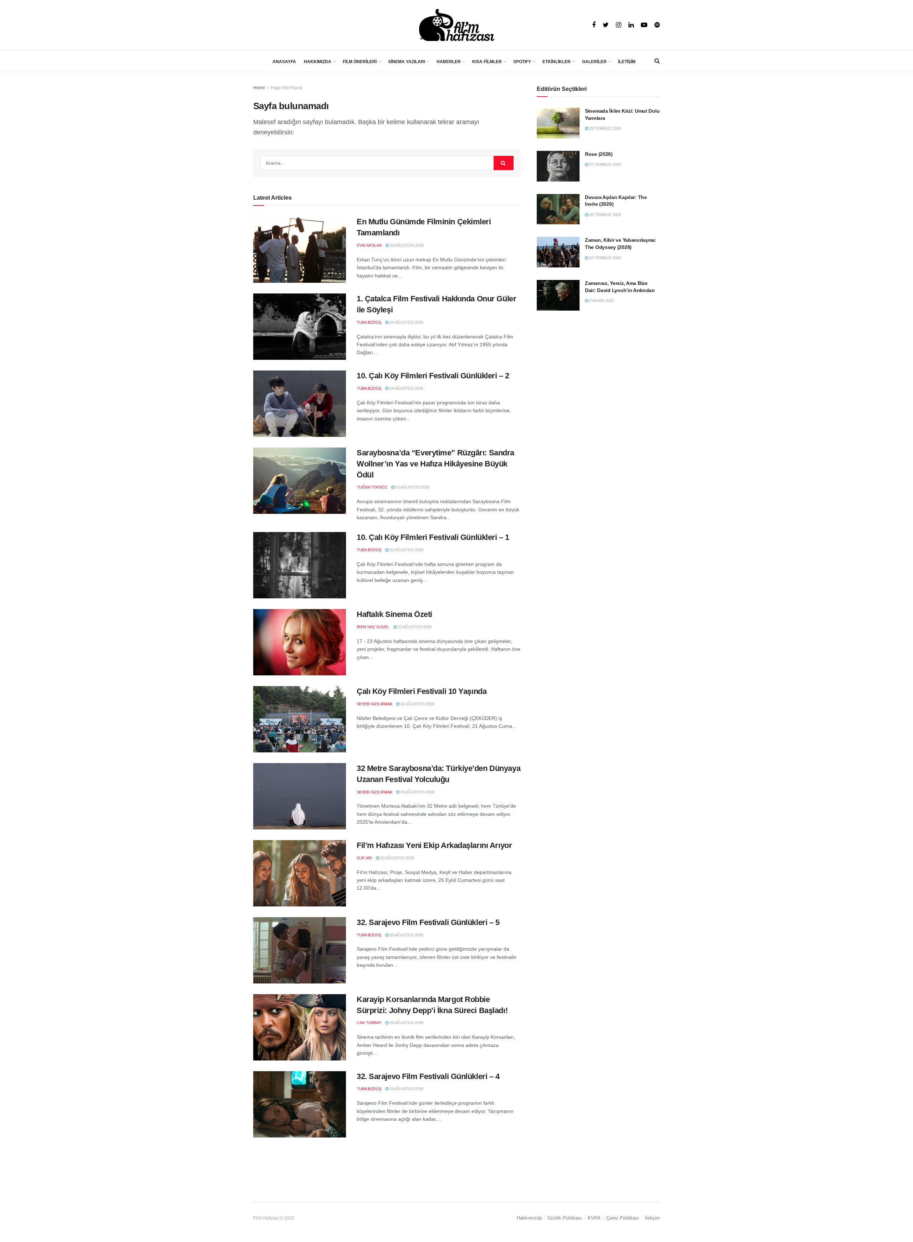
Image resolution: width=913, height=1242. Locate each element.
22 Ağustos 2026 (414, 627)
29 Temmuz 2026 (604, 128)
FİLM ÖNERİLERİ (360, 61)
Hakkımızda (529, 1218)
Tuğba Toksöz (372, 487)
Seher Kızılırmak (374, 704)
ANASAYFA (284, 61)
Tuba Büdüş (369, 322)
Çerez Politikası (622, 1218)
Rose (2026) (599, 154)
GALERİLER (594, 61)
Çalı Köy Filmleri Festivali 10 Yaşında (421, 691)
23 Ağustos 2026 (411, 487)
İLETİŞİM (627, 61)
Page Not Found (286, 87)
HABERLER (449, 61)
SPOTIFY (522, 61)
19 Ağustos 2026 (405, 1089)
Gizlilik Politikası (564, 1218)
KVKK (594, 1218)
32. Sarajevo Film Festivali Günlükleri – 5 (428, 922)
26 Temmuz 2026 (604, 215)
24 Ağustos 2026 (406, 245)
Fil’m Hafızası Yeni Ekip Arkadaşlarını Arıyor (434, 845)
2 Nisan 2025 (601, 300)
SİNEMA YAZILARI (406, 61)
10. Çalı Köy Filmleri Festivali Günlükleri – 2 (433, 375)
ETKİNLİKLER (556, 61)
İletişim (652, 1218)
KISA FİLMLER (487, 61)
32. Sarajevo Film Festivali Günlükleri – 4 (428, 1076)
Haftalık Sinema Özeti (394, 614)
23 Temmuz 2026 (604, 258)
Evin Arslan (369, 245)
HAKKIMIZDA (317, 61)
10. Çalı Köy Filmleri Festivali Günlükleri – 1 (433, 537)
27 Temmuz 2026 (604, 164)
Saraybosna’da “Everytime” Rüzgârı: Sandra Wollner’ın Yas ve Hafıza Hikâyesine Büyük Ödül (435, 463)
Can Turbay (369, 1023)
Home (259, 87)
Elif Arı (364, 858)
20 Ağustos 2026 (416, 792)
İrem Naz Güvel (373, 627)
